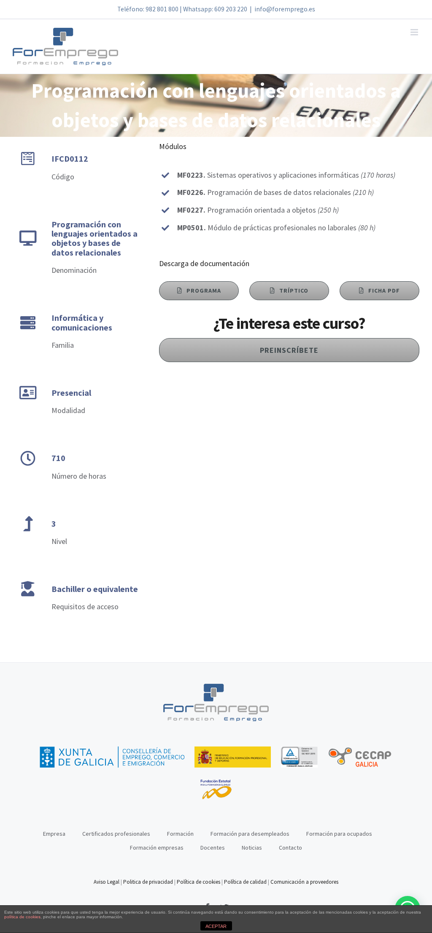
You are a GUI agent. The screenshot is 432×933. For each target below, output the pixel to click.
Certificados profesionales (116, 833)
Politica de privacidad (148, 881)
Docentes (212, 847)
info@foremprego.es (284, 9)
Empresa (54, 833)
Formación (180, 833)
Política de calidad (245, 881)
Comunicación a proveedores (304, 881)
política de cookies (22, 916)
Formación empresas (157, 847)
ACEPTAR (216, 926)
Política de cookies (198, 881)
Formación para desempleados (250, 833)
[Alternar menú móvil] (414, 32)
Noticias (252, 847)
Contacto (290, 847)
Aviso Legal (107, 881)
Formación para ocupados (339, 833)
